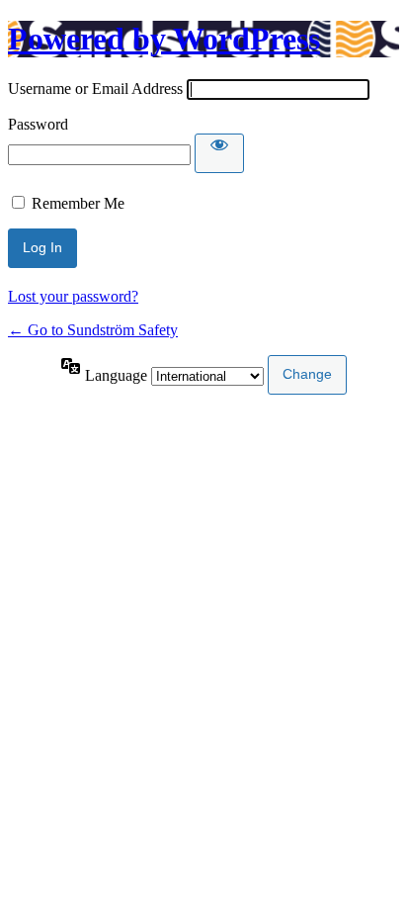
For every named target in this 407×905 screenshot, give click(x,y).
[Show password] (219, 153)
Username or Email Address (95, 88)
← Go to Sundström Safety (93, 329)
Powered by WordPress (164, 38)
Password (38, 124)
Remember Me (78, 203)
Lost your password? (73, 296)
